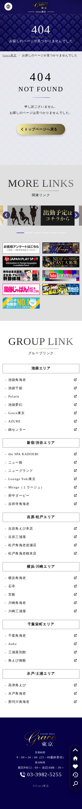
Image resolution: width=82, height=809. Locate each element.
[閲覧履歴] (75, 775)
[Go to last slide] (6, 215)
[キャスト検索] (75, 783)
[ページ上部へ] (75, 750)
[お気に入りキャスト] (75, 766)
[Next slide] (75, 215)
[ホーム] (75, 758)
